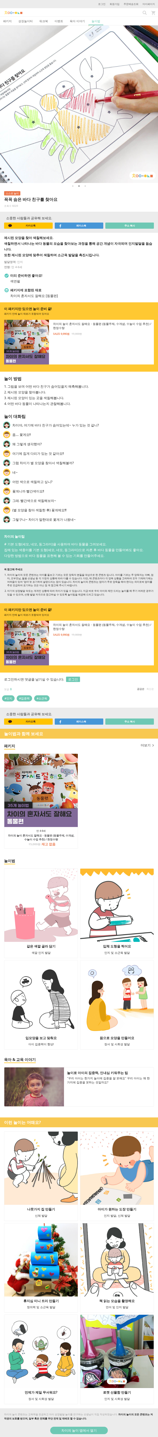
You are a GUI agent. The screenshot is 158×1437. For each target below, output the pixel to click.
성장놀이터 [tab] (25, 21)
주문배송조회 (131, 4)
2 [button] (79, 186)
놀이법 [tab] (96, 21)
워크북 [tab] (43, 21)
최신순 (150, 689)
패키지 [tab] (7, 21)
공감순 (140, 689)
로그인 (102, 4)
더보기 (146, 745)
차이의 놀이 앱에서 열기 (79, 1430)
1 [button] (73, 186)
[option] (79, 104)
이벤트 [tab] (59, 21)
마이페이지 (149, 4)
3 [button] (85, 186)
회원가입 (115, 4)
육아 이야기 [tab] (77, 21)
